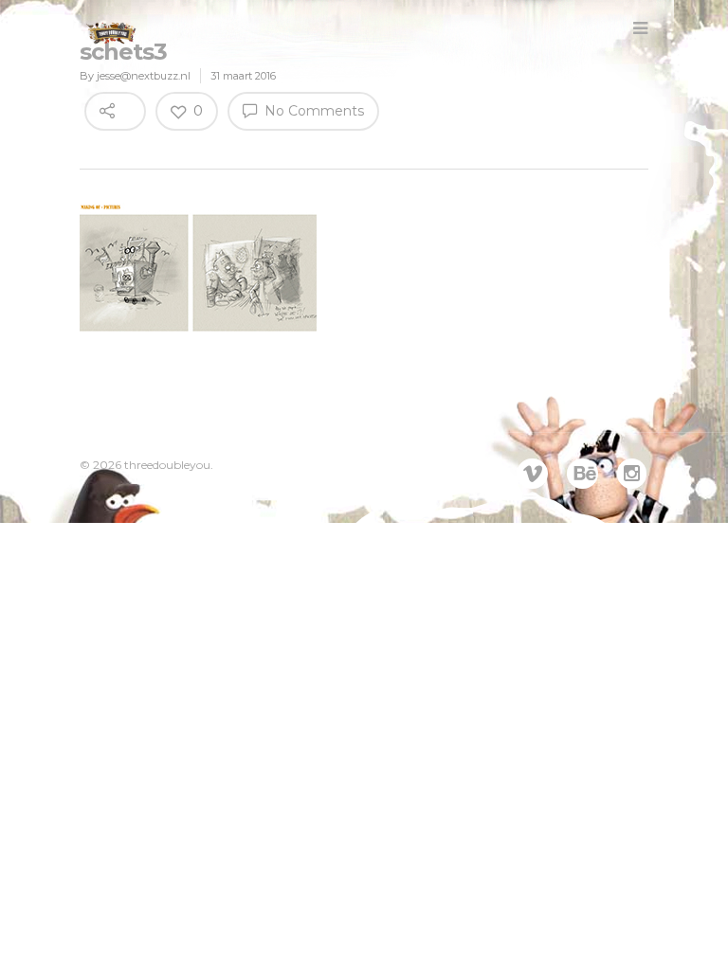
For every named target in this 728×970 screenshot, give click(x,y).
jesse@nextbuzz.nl (144, 75)
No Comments (312, 110)
